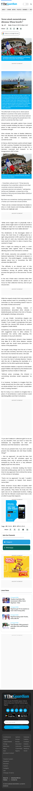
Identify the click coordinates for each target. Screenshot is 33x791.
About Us (5, 778)
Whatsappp (9, 548)
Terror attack (21, 526)
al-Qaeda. (9, 526)
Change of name (8, 773)
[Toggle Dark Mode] (25, 4)
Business (25, 9)
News (3, 9)
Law (4, 770)
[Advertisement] (16, 417)
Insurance (27, 746)
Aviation (5, 739)
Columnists (18, 748)
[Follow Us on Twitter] (12, 710)
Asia (4, 751)
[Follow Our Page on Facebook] (8, 710)
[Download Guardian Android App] (10, 715)
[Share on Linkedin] (20, 29)
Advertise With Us (15, 778)
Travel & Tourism (8, 759)
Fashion (26, 739)
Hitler (15, 526)
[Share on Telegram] (17, 29)
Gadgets (6, 768)
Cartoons (18, 746)
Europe (17, 739)
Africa (5, 748)
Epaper (9, 9)
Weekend (6, 761)
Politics (19, 9)
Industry (26, 744)
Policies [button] (5, 780)
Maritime (26, 748)
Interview (6, 763)
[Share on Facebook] (7, 29)
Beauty (17, 741)
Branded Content (8, 753)
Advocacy (6, 746)
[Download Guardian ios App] (22, 715)
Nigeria (17, 751)
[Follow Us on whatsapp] (25, 710)
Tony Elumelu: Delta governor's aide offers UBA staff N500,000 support (19, 626)
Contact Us (14, 780)
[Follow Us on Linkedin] (21, 710)
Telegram (9, 542)
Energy (5, 744)
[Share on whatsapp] (14, 29)
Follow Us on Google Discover (12, 33)
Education (18, 744)
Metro (14, 9)
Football (26, 741)
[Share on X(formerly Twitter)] (10, 29)
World (25, 751)
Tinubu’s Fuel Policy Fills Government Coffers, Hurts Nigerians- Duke (18, 601)
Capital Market (7, 741)
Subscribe (16, 727)
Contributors (7, 737)
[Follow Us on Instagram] (16, 710)
